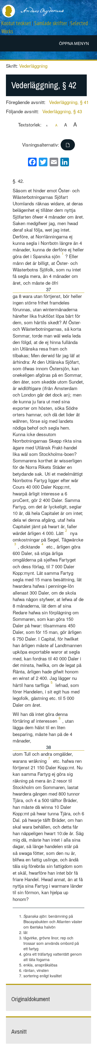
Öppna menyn (74, 43)
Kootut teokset (16, 23)
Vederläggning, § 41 (69, 102)
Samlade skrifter (50, 23)
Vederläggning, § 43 (62, 111)
